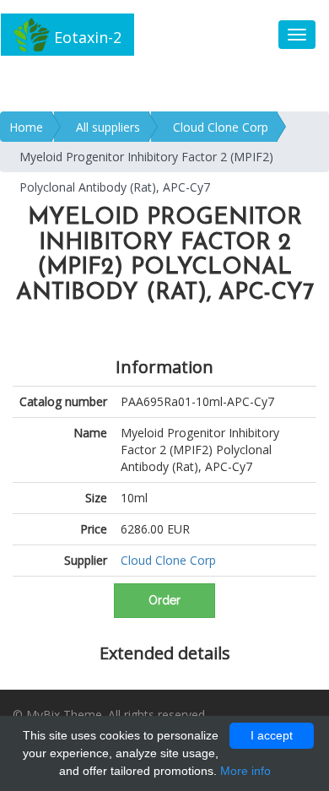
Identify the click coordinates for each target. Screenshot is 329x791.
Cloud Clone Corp (220, 127)
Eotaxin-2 (85, 37)
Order (164, 600)
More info (245, 770)
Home (26, 127)
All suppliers (108, 127)
